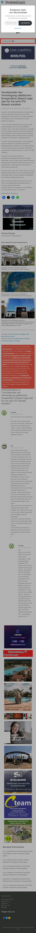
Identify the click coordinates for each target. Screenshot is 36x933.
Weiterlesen (18, 28)
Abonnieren (25, 23)
